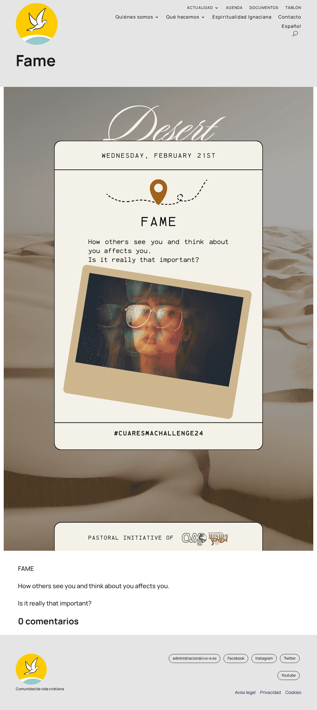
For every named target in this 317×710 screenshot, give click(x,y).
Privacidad (269, 692)
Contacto (289, 17)
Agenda (234, 8)
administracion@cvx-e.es (194, 658)
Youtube (288, 675)
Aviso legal (245, 692)
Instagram (264, 658)
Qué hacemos (182, 17)
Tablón (293, 8)
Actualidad (200, 8)
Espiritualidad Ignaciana (241, 17)
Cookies (293, 692)
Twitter (290, 658)
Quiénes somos (134, 17)
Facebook (236, 658)
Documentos (264, 8)
